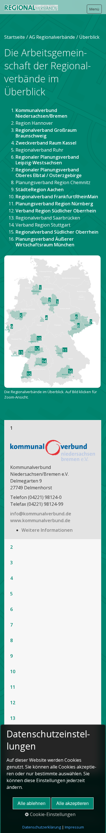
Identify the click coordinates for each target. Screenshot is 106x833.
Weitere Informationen (47, 530)
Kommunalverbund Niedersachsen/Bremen (41, 113)
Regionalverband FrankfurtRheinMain (57, 196)
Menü (94, 9)
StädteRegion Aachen (40, 189)
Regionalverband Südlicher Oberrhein (57, 232)
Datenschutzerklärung (41, 827)
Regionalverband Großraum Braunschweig (46, 133)
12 (12, 702)
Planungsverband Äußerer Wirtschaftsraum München (45, 242)
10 (12, 671)
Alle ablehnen (32, 803)
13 (12, 718)
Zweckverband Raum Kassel (46, 143)
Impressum (74, 827)
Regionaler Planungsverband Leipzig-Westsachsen (47, 160)
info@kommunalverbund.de (40, 514)
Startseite (14, 37)
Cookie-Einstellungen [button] (52, 814)
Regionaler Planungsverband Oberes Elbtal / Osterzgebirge (49, 172)
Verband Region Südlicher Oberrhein (56, 211)
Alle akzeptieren (72, 803)
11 (12, 687)
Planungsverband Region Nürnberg (54, 204)
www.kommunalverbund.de (40, 520)
